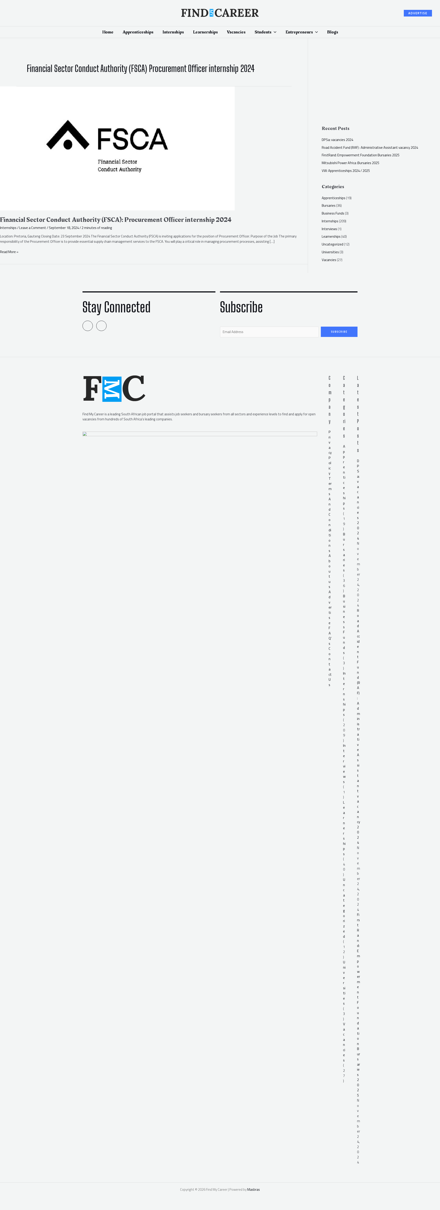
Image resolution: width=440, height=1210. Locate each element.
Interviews (329, 229)
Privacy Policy (330, 453)
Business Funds (333, 213)
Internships (8, 227)
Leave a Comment (32, 227)
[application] (273, 32)
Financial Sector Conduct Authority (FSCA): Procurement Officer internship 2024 (115, 220)
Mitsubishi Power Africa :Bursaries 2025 (350, 163)
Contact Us (330, 666)
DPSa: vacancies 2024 (337, 139)
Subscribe (339, 331)
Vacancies (329, 259)
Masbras (253, 1189)
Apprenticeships (333, 198)
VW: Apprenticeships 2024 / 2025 (346, 170)
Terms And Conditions (330, 514)
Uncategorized (332, 244)
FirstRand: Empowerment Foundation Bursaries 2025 (360, 155)
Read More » (9, 252)
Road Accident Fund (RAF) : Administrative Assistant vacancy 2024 (370, 147)
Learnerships (331, 236)
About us (330, 571)
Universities (330, 252)
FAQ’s (330, 636)
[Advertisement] (381, 84)
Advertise (330, 607)
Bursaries (329, 205)
